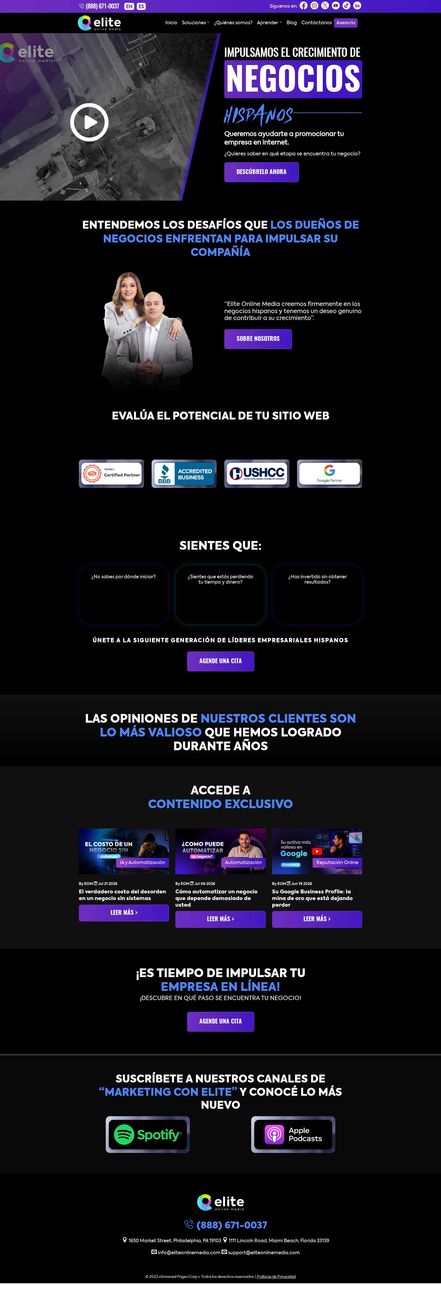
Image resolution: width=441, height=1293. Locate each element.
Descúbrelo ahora (262, 172)
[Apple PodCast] (293, 1134)
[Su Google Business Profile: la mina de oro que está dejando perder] (317, 852)
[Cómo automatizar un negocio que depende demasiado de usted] (220, 852)
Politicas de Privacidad (276, 1276)
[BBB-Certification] (184, 474)
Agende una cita (220, 661)
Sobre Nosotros (258, 339)
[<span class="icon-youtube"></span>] (336, 7)
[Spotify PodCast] (148, 1134)
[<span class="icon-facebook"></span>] (304, 7)
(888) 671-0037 (101, 7)
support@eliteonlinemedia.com (263, 1253)
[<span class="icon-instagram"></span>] (314, 7)
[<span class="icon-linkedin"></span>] (357, 7)
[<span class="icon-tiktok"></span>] (346, 7)
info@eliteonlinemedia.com (189, 1253)
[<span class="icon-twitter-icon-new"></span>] (325, 7)
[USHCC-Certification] (256, 474)
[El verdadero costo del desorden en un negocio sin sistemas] (124, 852)
